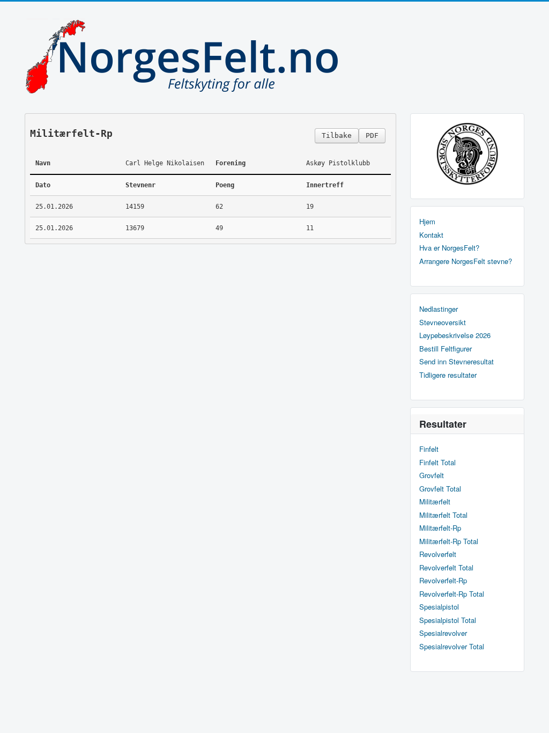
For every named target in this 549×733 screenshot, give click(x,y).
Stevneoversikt (442, 322)
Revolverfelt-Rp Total (451, 594)
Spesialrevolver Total (451, 646)
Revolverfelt (437, 554)
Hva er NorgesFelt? (449, 248)
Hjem (427, 221)
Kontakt (431, 235)
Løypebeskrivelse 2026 (455, 335)
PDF (372, 135)
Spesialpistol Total (447, 620)
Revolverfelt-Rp (443, 580)
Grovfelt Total (440, 489)
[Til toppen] (532, 715)
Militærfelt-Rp (440, 528)
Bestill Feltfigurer (445, 349)
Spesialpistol (439, 607)
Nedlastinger (438, 309)
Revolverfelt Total (446, 568)
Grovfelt (431, 475)
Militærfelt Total (443, 515)
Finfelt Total (437, 462)
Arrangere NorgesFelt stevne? (465, 261)
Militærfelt (434, 502)
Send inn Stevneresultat (456, 361)
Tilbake (337, 135)
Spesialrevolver (443, 633)
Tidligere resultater (448, 375)
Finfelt (429, 449)
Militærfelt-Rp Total (448, 541)
